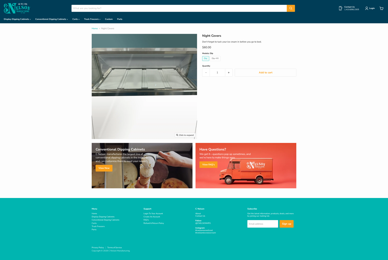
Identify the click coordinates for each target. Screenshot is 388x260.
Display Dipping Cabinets (17, 19)
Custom (109, 19)
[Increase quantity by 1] (229, 72)
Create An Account (152, 216)
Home (95, 28)
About (198, 213)
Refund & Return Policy (154, 223)
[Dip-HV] (215, 61)
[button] (370, 8)
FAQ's (146, 220)
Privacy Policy (98, 247)
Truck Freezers (91, 19)
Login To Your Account (153, 213)
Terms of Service (114, 247)
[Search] (291, 8)
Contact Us (200, 216)
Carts (75, 19)
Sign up (286, 224)
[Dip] (206, 61)
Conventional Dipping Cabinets (51, 19)
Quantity (206, 66)
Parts (119, 19)
